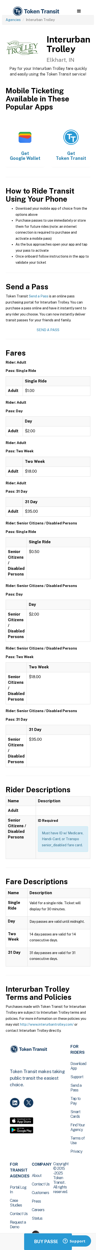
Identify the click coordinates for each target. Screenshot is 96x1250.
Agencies (13, 20)
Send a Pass (38, 296)
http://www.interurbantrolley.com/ (47, 1024)
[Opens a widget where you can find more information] (74, 1241)
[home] (36, 11)
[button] (79, 11)
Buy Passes (48, 1241)
